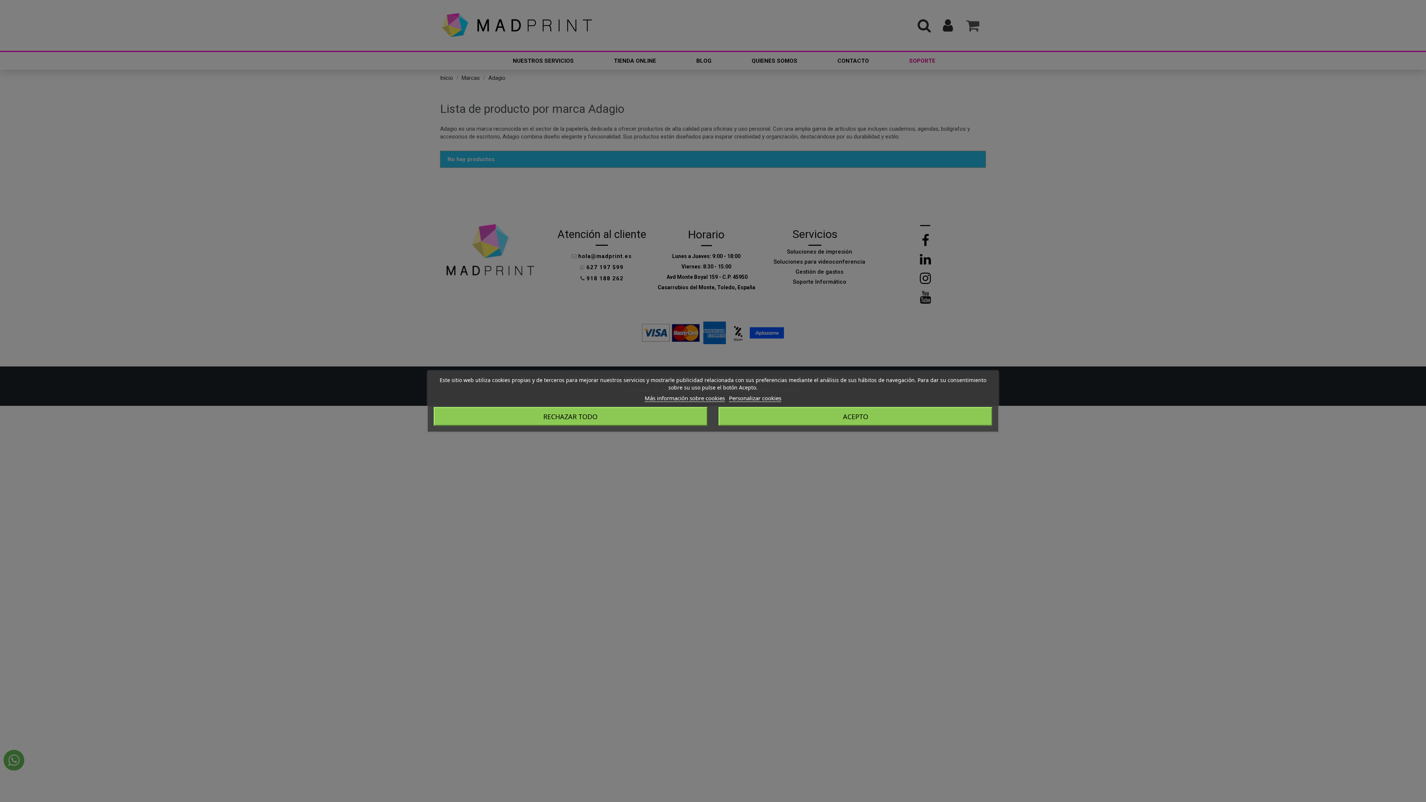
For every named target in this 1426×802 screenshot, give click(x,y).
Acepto (855, 416)
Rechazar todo (570, 416)
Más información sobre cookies (685, 398)
